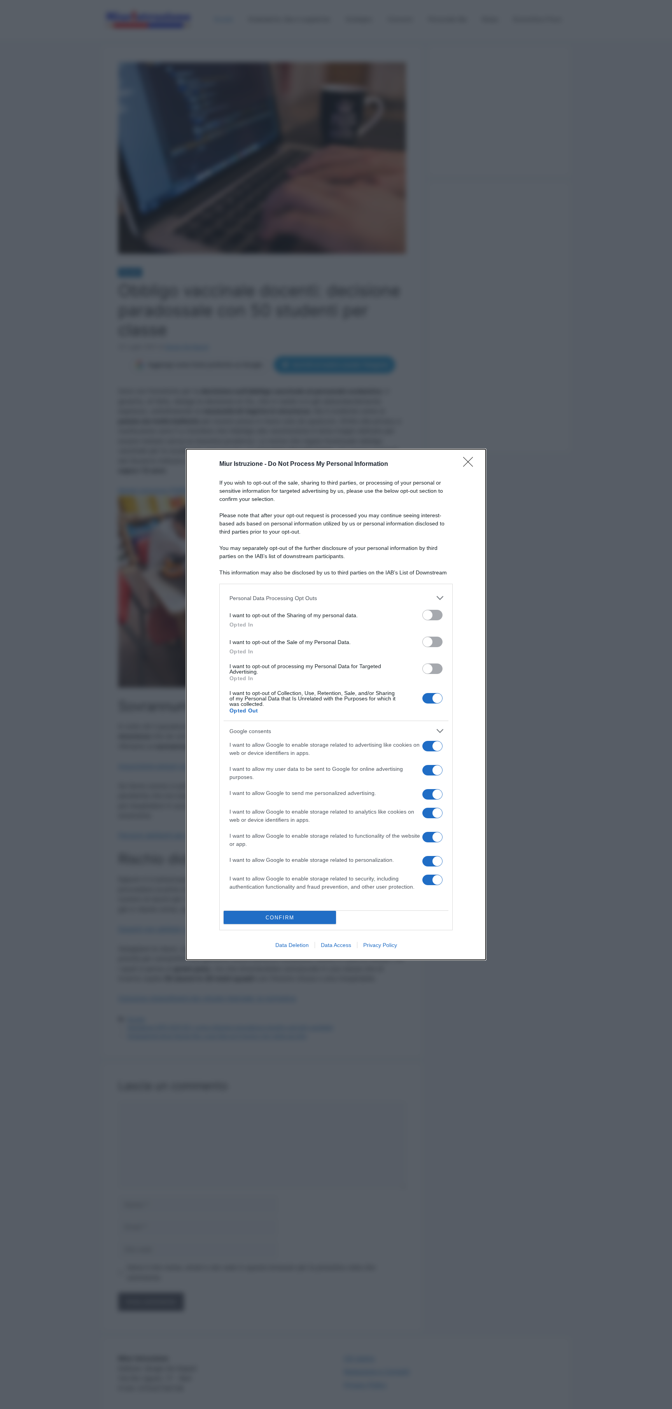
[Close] (470, 464)
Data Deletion (292, 945)
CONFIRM (280, 918)
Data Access (336, 945)
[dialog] (336, 704)
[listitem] (336, 598)
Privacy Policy (380, 945)
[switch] (432, 615)
